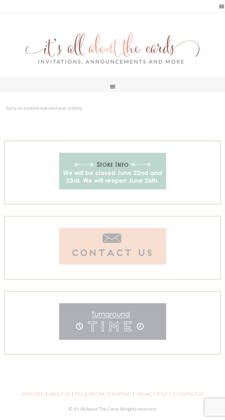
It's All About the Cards (112, 48)
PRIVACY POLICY (154, 394)
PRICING (97, 394)
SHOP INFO (33, 394)
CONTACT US (190, 394)
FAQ (79, 394)
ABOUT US (59, 394)
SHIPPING (121, 394)
